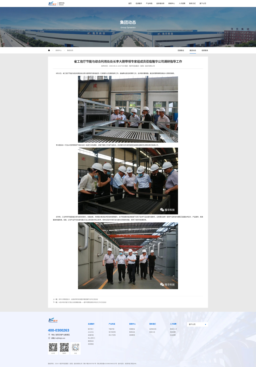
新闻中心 (171, 3)
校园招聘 (173, 332)
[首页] (49, 50)
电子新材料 (112, 332)
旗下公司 (203, 3)
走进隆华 (139, 3)
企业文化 (91, 332)
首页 (130, 3)
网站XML (134, 363)
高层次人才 (173, 329)
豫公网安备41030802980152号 (107, 363)
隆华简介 (91, 329)
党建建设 (181, 50)
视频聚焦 (205, 50)
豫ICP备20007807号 (89, 363)
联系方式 (192, 3)
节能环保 (111, 329)
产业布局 (149, 3)
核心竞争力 (91, 338)
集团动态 (70, 50)
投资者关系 (160, 3)
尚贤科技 (127, 363)
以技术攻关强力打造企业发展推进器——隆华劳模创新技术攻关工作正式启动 (82, 302)
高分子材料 (112, 335)
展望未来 (91, 341)
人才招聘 (182, 3)
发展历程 (91, 335)
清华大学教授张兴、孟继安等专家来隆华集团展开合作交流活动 (78, 299)
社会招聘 (173, 335)
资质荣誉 (91, 344)
